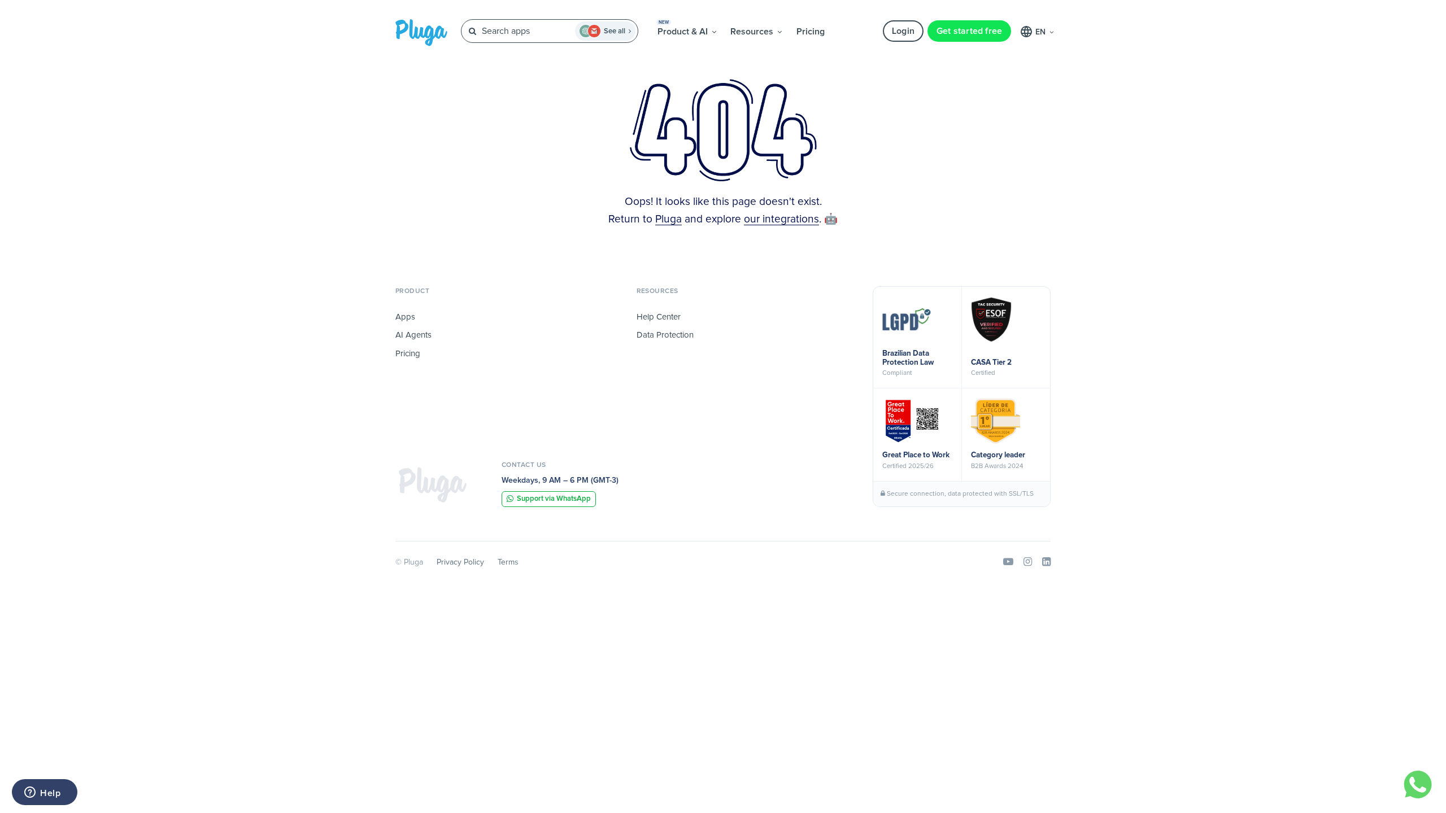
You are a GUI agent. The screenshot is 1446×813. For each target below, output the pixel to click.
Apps (405, 317)
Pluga (668, 219)
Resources (753, 31)
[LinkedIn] (1046, 562)
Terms (508, 562)
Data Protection (665, 335)
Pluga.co (421, 32)
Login (903, 31)
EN (1041, 32)
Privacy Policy (460, 562)
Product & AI (683, 28)
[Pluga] (432, 484)
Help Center (659, 317)
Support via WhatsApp (554, 498)
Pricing (810, 31)
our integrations (781, 219)
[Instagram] (1027, 562)
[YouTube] (1008, 562)
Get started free (970, 31)
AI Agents (413, 335)
